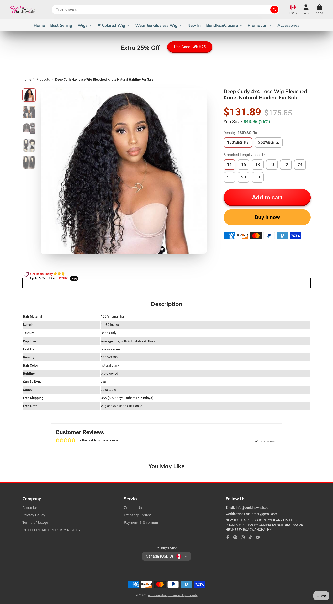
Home (39, 25)
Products (43, 79)
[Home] (22, 9)
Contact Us (133, 508)
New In (194, 25)
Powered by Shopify (183, 595)
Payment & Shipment (141, 522)
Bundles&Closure (222, 25)
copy (74, 278)
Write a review (265, 441)
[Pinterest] (235, 537)
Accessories (288, 25)
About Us (29, 508)
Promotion (257, 25)
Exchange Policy (137, 515)
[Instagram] (243, 537)
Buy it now (267, 217)
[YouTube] (258, 537)
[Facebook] (228, 537)
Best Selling (61, 25)
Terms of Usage (35, 522)
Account (306, 9)
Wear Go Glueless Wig (156, 25)
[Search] (274, 9)
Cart (319, 9)
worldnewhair (158, 595)
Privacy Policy (33, 515)
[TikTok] (250, 537)
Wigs (82, 25)
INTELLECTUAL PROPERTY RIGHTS (51, 530)
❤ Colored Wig (111, 25)
